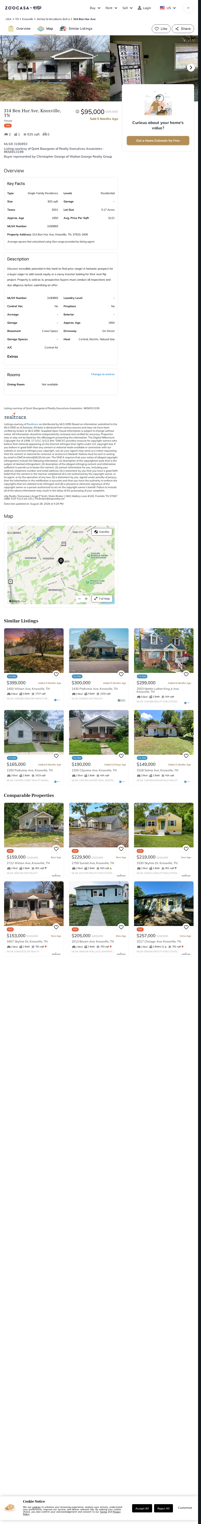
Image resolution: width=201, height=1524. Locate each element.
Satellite (104, 532)
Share (186, 28)
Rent (109, 8)
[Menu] (188, 7)
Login (147, 8)
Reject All (163, 1508)
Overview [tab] (23, 28)
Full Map (104, 598)
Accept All (142, 1508)
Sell (125, 8)
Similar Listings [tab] (80, 28)
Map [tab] (49, 28)
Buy (93, 8)
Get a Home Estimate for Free (158, 140)
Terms (103, 1511)
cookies (36, 1507)
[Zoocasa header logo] (23, 8)
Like (164, 28)
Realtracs (32, 424)
